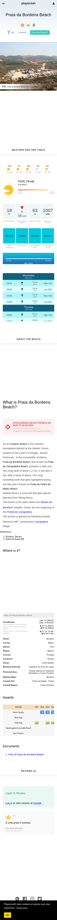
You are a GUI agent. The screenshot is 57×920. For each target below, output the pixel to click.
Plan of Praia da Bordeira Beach (26, 754)
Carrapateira (41, 521)
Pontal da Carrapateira (19, 512)
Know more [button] (22, 908)
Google (37, 803)
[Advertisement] (28, 113)
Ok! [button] (7, 915)
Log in (9, 803)
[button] (3, 3)
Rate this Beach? (39, 32)
